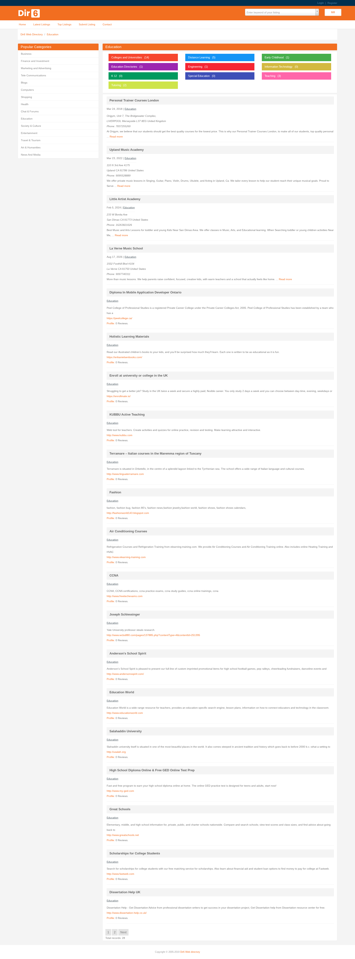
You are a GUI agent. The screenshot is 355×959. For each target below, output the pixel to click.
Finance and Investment (35, 60)
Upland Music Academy (126, 150)
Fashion (115, 492)
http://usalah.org (116, 751)
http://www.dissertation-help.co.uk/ (127, 912)
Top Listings (64, 24)
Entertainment (29, 133)
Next (123, 932)
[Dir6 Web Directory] (30, 12)
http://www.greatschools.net (123, 835)
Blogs (24, 82)
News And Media (30, 154)
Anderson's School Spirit (127, 653)
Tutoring (116, 85)
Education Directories (124, 66)
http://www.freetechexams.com (125, 596)
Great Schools (119, 809)
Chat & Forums (30, 111)
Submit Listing (87, 24)
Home (22, 24)
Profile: (111, 323)
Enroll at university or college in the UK (138, 375)
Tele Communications (33, 75)
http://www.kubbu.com (119, 435)
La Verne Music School (126, 248)
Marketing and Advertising (36, 68)
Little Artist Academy (124, 199)
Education (52, 34)
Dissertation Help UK (124, 892)
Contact (107, 24)
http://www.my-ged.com (120, 790)
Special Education (199, 75)
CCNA (113, 575)
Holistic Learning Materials (129, 336)
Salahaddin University (125, 731)
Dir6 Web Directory (32, 34)
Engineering (195, 66)
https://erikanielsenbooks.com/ (124, 357)
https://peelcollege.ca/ (119, 318)
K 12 (114, 75)
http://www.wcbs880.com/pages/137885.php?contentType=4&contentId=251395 (153, 635)
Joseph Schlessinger (124, 614)
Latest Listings (41, 24)
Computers (27, 89)
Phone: (111, 126)
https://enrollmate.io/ (119, 396)
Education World (121, 692)
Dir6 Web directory (190, 952)
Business (26, 53)
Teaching (270, 75)
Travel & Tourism (30, 140)
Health (24, 104)
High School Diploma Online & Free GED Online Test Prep (152, 770)
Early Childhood (274, 57)
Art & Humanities (30, 147)
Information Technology (279, 66)
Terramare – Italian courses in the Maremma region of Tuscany (155, 453)
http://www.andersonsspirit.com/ (125, 673)
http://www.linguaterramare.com (125, 473)
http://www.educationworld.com (125, 712)
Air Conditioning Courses (128, 531)
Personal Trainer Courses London (134, 100)
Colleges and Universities (126, 57)
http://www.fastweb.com (120, 873)
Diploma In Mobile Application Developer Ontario (145, 292)
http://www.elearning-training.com (126, 557)
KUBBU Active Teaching (127, 414)
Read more (116, 136)
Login (320, 2)
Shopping (26, 97)
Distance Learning (199, 57)
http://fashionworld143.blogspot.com (128, 512)
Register (332, 2)
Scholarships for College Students (134, 853)
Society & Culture (31, 125)
